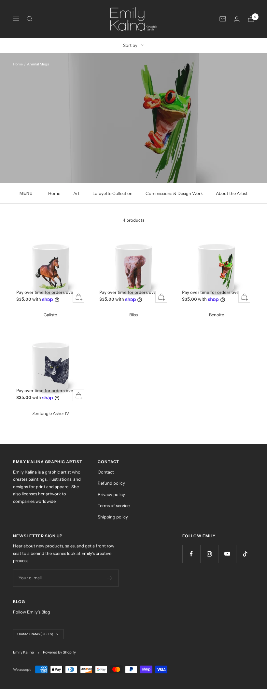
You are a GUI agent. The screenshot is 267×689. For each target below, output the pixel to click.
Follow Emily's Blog (31, 611)
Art (76, 193)
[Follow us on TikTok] (245, 554)
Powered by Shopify (59, 652)
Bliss (133, 314)
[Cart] (250, 19)
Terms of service (114, 505)
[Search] (30, 19)
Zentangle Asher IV (50, 413)
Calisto (50, 314)
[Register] (109, 578)
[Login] (237, 19)
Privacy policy (111, 494)
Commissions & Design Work (174, 193)
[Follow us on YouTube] (227, 554)
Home (18, 64)
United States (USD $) (35, 634)
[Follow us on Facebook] (191, 554)
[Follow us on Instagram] (209, 554)
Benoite (216, 314)
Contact (106, 472)
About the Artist (231, 193)
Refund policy (111, 483)
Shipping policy (113, 516)
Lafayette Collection (112, 193)
